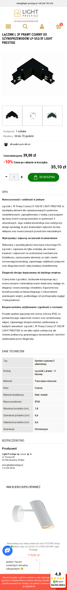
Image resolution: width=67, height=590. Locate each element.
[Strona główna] (33, 16)
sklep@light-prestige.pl (26, 3)
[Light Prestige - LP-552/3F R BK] (12, 116)
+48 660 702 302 (45, 3)
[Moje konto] (42, 26)
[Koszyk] (58, 26)
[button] (8, 26)
